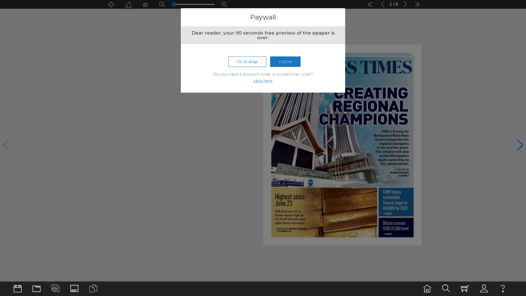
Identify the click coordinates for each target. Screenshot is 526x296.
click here (263, 81)
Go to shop (247, 61)
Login (285, 61)
